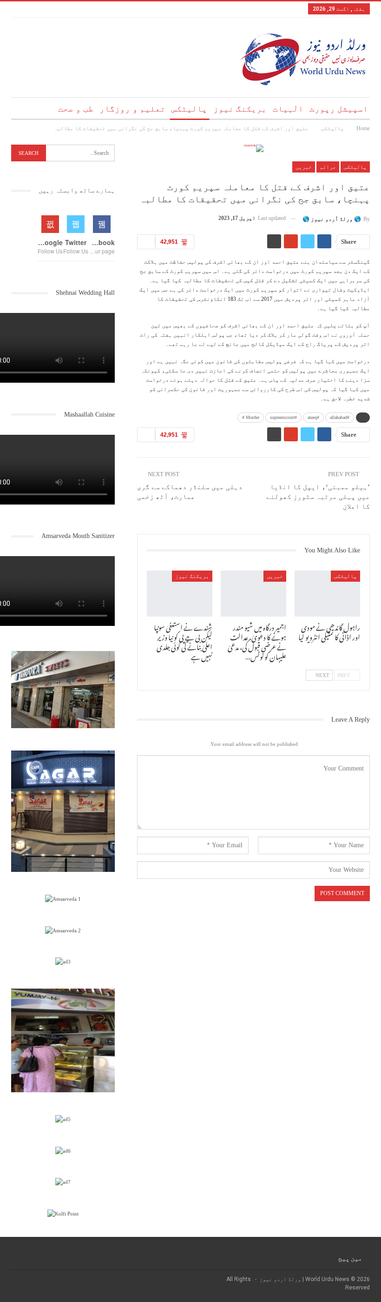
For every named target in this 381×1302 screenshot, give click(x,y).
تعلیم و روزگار (132, 108)
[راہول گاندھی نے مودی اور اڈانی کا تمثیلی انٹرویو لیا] (327, 594)
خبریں (304, 167)
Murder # (250, 417)
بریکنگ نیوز (240, 108)
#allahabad (339, 417)
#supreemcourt (283, 417)
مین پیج (350, 1258)
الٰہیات (288, 108)
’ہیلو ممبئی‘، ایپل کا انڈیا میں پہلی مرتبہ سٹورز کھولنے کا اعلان (318, 496)
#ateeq (313, 417)
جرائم (328, 167)
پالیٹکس (189, 108)
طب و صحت (75, 108)
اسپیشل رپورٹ (338, 108)
